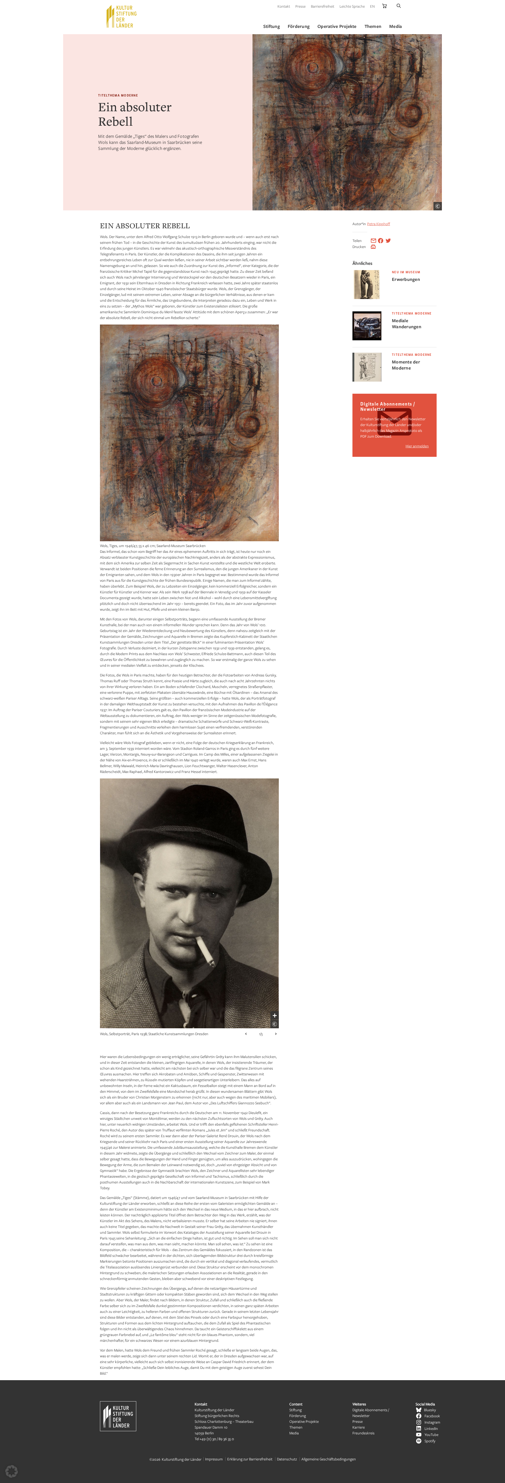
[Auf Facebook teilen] (380, 240)
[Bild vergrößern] (274, 1015)
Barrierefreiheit (322, 6)
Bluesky (430, 1409)
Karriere (358, 1427)
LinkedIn (431, 1428)
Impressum (214, 1458)
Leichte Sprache (352, 6)
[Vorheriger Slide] (246, 1034)
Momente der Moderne (406, 365)
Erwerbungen (406, 279)
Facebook (432, 1415)
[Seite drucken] (373, 247)
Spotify (430, 1440)
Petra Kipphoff (378, 223)
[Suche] (399, 6)
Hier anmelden (417, 445)
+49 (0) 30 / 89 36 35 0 (217, 1438)
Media (294, 1432)
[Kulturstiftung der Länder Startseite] (121, 16)
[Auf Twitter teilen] (388, 240)
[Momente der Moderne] (366, 380)
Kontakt (283, 6)
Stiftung (295, 1409)
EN (372, 6)
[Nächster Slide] (276, 1034)
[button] (11, 1471)
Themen (295, 1427)
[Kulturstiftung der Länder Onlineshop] (384, 6)
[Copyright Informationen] (437, 206)
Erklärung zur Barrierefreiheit (249, 1458)
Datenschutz (287, 1458)
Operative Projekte (304, 1421)
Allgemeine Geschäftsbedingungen (328, 1458)
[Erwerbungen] (366, 297)
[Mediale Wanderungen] (366, 338)
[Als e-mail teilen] (373, 241)
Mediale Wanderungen (406, 323)
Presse (300, 6)
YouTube (431, 1434)
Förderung (297, 1415)
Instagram (432, 1422)
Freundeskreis (363, 1432)
